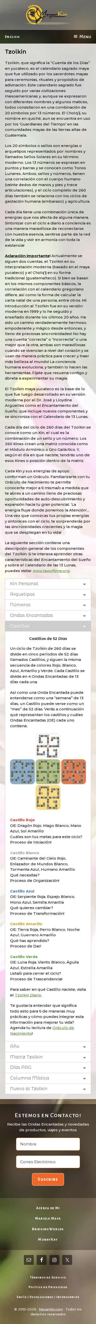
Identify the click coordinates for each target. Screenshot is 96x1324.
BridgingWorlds (48, 1229)
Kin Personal (24, 583)
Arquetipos (22, 594)
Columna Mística (29, 1078)
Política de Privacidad (48, 1287)
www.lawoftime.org (51, 570)
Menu (85, 36)
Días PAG (21, 1067)
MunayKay (48, 1239)
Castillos (19, 626)
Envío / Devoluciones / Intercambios (48, 1297)
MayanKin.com (51, 1309)
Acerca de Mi (48, 1208)
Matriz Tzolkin (26, 1057)
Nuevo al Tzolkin (29, 1088)
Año (14, 1046)
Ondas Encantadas (31, 615)
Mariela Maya (48, 1218)
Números (20, 604)
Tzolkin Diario (28, 995)
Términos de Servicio (48, 1277)
